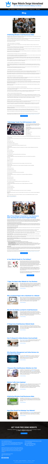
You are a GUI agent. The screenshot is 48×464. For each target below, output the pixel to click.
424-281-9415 (30, 442)
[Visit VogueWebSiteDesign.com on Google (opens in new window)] (2, 457)
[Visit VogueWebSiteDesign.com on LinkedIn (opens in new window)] (4, 457)
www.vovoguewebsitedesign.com (12, 196)
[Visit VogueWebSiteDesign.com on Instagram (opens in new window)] (6, 457)
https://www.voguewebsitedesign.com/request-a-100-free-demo (31, 251)
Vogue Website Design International (27, 3)
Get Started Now (24, 433)
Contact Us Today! (24, 115)
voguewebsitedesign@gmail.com (30, 443)
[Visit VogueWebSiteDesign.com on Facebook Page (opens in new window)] (8, 457)
